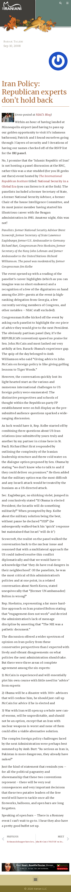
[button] (35, 879)
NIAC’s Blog (43, 114)
